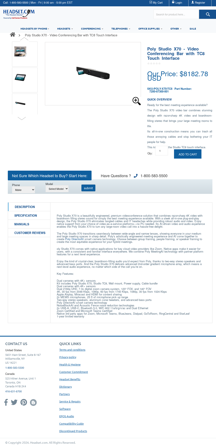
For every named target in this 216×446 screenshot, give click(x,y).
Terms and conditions (72, 349)
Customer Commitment (73, 372)
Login (179, 2)
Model (49, 183)
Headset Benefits (69, 379)
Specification (25, 215)
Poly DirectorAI (74, 239)
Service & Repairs (70, 401)
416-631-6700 (13, 391)
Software (65, 409)
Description (25, 207)
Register (200, 2)
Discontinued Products (73, 431)
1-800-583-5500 (18, 2)
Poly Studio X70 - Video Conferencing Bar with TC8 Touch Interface (71, 35)
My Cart (158, 2)
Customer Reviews (29, 233)
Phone (16, 185)
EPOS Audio (66, 416)
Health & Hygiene (70, 364)
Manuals (21, 224)
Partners (64, 394)
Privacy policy (67, 357)
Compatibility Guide (71, 423)
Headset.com (39, 442)
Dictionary (65, 386)
